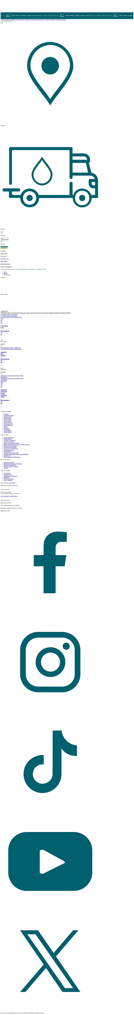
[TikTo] (50, 811)
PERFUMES (4, 261)
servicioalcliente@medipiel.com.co (9, 496)
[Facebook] (50, 611)
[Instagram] (50, 711)
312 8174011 (12, 482)
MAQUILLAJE (5, 259)
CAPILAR (3, 256)
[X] (50, 1010)
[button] (2, 337)
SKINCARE (4, 253)
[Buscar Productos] (2, 23)
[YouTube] (50, 910)
